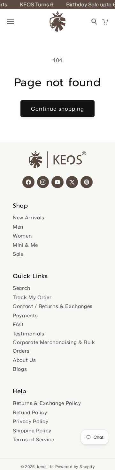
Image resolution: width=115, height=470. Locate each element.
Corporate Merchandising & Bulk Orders (54, 346)
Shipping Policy (32, 430)
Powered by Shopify (75, 466)
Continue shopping (57, 108)
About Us (24, 360)
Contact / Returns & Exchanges (53, 306)
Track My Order (32, 297)
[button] (105, 22)
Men (18, 226)
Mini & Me (25, 244)
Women (22, 235)
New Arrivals (28, 217)
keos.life (45, 466)
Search (21, 287)
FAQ (18, 324)
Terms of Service (33, 439)
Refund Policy (30, 412)
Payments (25, 315)
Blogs (20, 368)
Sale (18, 253)
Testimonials (28, 333)
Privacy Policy (30, 421)
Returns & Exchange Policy (47, 403)
